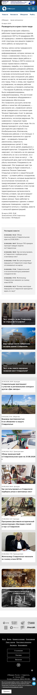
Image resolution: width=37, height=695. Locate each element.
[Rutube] (27, 670)
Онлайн (33, 9)
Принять (6, 691)
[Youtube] (23, 670)
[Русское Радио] (14, 623)
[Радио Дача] (6, 627)
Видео (9, 639)
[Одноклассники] (14, 670)
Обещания (24, 14)
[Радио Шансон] (31, 623)
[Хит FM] (22, 627)
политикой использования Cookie (13, 687)
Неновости (14, 14)
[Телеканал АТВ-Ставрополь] (6, 623)
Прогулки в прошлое (23, 642)
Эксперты (13, 645)
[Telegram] (9, 670)
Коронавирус (22, 645)
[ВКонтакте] (5, 670)
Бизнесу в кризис (19, 639)
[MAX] (18, 670)
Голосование (30, 639)
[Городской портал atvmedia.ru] (14, 627)
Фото (4, 639)
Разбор (32, 14)
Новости (5, 14)
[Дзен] (32, 670)
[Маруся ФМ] (31, 627)
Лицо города (10, 642)
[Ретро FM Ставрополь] (22, 623)
